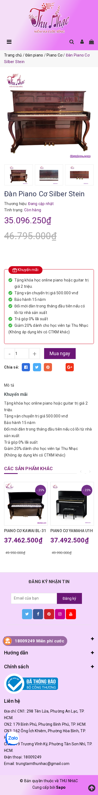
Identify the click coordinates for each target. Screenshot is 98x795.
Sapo (61, 787)
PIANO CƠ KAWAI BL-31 (25, 531)
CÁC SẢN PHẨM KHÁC (28, 468)
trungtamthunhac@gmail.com (42, 763)
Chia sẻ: (11, 367)
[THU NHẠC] (49, 18)
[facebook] (38, 614)
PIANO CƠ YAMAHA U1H (71, 531)
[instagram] (60, 614)
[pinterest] (49, 614)
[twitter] (27, 614)
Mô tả (9, 385)
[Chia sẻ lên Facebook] (26, 367)
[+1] (70, 367)
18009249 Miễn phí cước (39, 641)
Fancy (59, 367)
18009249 (32, 757)
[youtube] (71, 614)
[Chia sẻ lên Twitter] (37, 367)
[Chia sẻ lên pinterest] (48, 367)
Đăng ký (69, 598)
